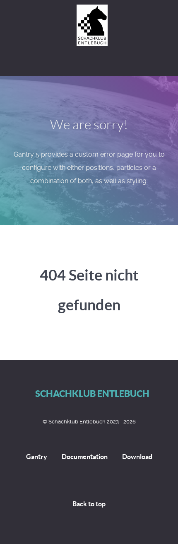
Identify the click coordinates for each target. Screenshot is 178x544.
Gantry (36, 456)
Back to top (89, 504)
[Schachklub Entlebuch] (89, 25)
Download (137, 456)
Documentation (85, 456)
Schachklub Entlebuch (92, 393)
